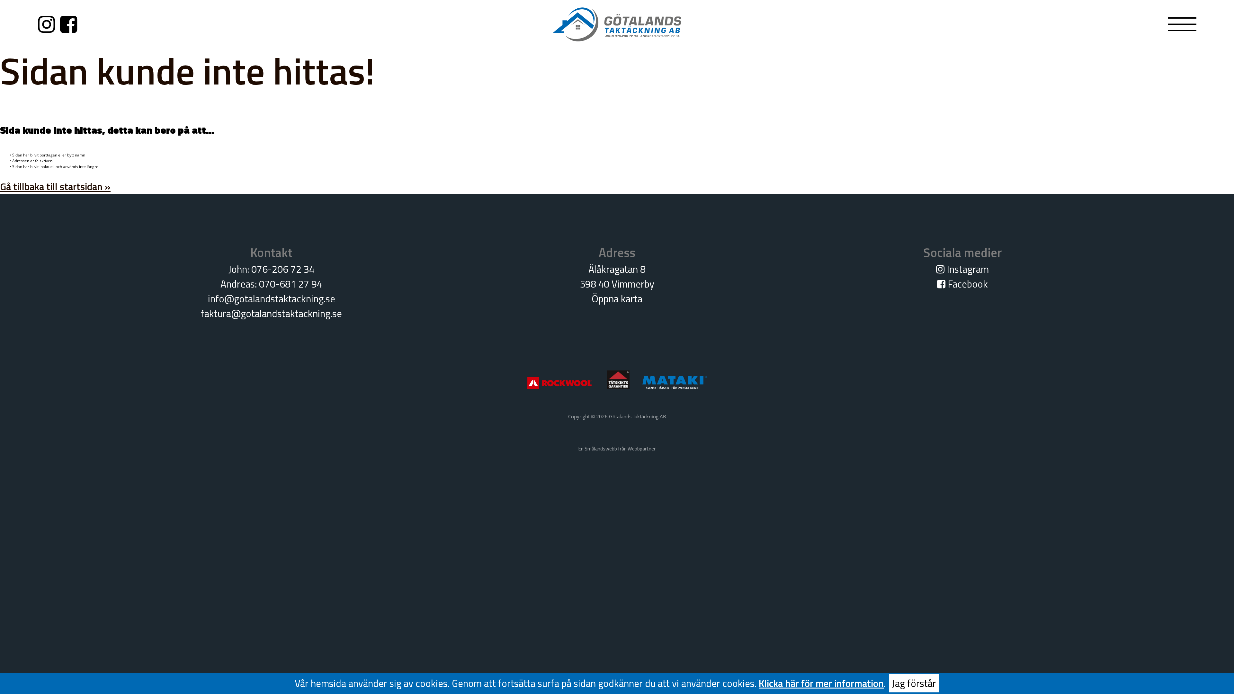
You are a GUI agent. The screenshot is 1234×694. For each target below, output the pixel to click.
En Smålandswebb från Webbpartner (617, 448)
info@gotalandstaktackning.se (271, 298)
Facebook (966, 283)
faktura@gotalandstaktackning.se (271, 313)
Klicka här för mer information (821, 683)
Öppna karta (617, 298)
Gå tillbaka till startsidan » (55, 186)
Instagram (966, 269)
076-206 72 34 (283, 269)
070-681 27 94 (290, 283)
